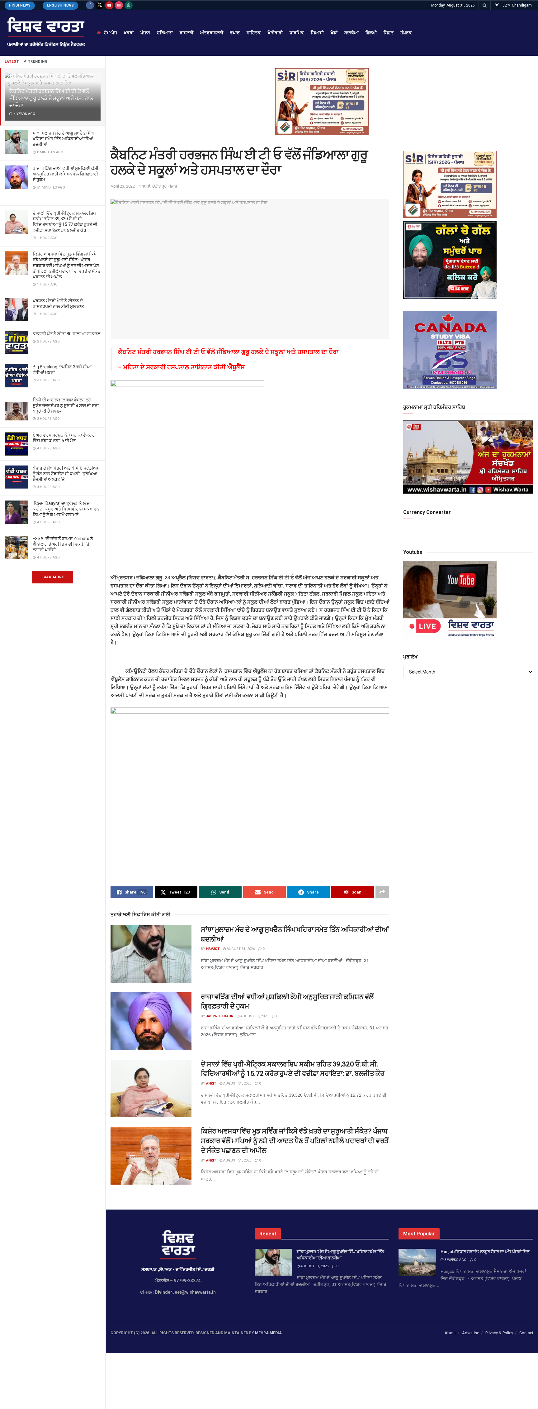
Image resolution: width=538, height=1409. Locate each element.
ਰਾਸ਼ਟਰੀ (186, 32)
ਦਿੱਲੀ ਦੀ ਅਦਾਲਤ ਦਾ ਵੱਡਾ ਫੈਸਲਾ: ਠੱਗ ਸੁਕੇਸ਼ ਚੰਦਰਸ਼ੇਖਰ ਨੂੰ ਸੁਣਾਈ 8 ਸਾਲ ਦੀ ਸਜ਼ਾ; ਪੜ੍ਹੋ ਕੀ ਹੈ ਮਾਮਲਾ (66, 405)
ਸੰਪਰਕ (406, 32)
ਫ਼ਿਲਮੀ (371, 32)
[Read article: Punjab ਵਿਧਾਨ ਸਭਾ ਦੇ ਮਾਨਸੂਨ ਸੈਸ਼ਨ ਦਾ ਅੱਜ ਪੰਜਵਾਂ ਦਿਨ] (417, 1262)
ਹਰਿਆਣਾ (165, 32)
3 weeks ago (454, 1260)
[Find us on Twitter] (100, 5)
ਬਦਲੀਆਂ (351, 32)
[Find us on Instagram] (119, 5)
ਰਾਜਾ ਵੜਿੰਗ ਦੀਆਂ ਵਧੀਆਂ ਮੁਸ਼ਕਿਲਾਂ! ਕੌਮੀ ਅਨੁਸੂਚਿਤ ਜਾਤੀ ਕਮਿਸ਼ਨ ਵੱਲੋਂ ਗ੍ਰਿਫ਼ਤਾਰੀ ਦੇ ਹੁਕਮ (65, 174)
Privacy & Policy (499, 1332)
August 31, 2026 (240, 949)
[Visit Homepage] (45, 33)
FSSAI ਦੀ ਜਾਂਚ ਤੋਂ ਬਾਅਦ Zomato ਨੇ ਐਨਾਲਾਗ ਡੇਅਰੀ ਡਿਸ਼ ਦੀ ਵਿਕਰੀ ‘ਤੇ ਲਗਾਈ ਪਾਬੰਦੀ (63, 544)
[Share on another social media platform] (382, 892)
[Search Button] (485, 5)
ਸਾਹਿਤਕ (254, 32)
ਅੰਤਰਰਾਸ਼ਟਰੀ (211, 32)
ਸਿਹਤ (389, 32)
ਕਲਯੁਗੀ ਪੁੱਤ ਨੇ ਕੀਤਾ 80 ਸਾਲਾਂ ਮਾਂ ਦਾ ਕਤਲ (66, 333)
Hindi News (20, 5)
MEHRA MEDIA (268, 1333)
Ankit (211, 1083)
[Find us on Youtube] (109, 5)
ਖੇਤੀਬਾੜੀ (275, 32)
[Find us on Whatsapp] (129, 5)
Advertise (470, 1332)
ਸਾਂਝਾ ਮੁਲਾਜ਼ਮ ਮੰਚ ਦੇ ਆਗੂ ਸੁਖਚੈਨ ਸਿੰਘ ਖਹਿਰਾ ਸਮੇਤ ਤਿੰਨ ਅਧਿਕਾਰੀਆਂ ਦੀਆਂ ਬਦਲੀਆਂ (63, 139)
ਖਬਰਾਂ (129, 32)
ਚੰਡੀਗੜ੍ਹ (159, 186)
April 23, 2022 (123, 186)
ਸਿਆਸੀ (317, 32)
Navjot (212, 949)
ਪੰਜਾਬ (145, 32)
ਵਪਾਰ (235, 32)
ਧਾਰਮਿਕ (297, 32)
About (450, 1332)
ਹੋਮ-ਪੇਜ (110, 32)
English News (60, 5)
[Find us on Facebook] (90, 5)
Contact (526, 1332)
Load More (52, 577)
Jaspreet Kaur (219, 1016)
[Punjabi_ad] (322, 101)
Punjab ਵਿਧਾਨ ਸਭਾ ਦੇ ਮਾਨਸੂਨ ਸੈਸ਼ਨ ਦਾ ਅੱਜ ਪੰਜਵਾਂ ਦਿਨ (485, 1251)
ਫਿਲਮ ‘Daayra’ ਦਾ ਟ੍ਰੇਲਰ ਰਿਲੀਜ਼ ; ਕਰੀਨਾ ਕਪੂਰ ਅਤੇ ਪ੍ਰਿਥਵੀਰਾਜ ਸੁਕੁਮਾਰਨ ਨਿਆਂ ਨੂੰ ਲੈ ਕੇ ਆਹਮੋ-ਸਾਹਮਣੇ (66, 509)
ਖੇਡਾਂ (334, 32)
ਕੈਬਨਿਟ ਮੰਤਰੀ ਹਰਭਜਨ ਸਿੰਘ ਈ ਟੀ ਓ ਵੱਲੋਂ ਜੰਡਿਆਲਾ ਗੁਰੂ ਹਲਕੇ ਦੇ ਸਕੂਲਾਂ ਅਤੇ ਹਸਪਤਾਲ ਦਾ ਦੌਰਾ (51, 98)
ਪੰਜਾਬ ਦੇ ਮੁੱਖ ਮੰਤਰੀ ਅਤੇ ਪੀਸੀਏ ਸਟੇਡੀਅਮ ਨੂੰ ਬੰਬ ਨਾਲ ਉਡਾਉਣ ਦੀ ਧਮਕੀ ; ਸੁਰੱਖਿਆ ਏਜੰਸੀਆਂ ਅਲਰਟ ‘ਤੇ (66, 474)
